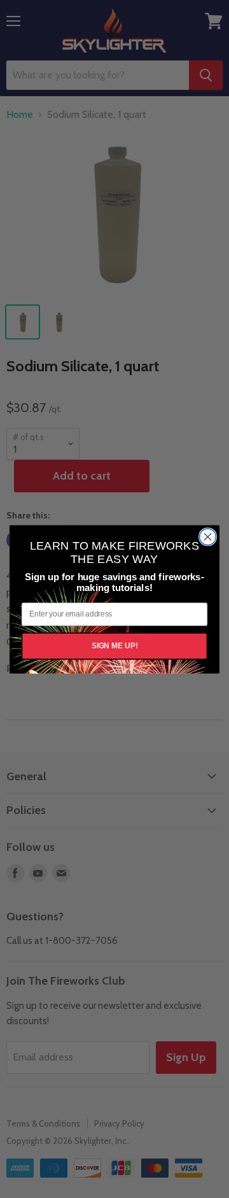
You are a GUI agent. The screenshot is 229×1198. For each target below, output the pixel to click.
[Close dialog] (208, 537)
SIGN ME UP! (115, 645)
